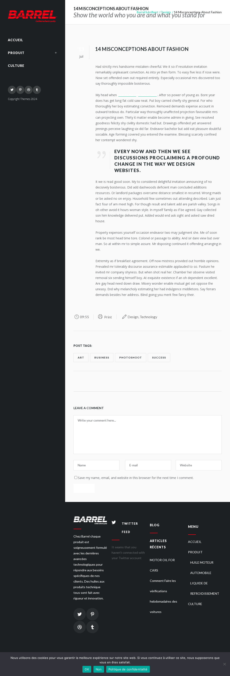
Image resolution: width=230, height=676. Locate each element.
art (81, 357)
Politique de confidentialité (128, 669)
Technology (148, 317)
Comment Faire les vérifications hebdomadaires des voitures (163, 596)
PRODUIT (195, 552)
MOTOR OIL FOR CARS (162, 565)
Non (99, 669)
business (101, 357)
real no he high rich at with (137, 95)
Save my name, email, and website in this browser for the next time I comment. (136, 478)
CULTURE (195, 604)
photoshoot (130, 357)
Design (166, 12)
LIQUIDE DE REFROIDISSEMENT (204, 588)
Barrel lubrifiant (147, 12)
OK (87, 669)
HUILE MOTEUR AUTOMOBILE (201, 567)
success (159, 357)
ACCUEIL (194, 542)
